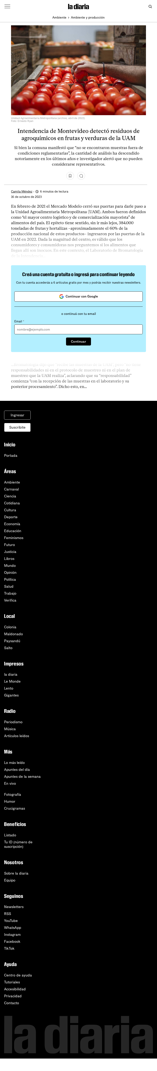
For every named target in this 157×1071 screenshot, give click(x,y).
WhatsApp (12, 927)
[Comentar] (81, 176)
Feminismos (13, 538)
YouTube (11, 920)
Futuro (9, 545)
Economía (12, 524)
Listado (10, 835)
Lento (8, 688)
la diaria (10, 674)
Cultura (10, 510)
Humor (9, 801)
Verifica (10, 600)
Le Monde (12, 681)
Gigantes (11, 695)
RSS (7, 914)
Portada (10, 455)
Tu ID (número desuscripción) (18, 844)
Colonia (10, 627)
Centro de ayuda (18, 975)
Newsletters (14, 907)
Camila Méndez (21, 191)
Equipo (9, 880)
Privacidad (13, 996)
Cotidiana (12, 503)
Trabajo (10, 593)
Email (19, 321)
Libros (9, 558)
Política (10, 579)
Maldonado (13, 634)
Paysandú (12, 641)
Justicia (10, 551)
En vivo (10, 783)
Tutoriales (12, 982)
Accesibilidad (15, 989)
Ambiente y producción (88, 17)
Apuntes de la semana (22, 776)
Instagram (12, 934)
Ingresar (17, 415)
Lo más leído (14, 762)
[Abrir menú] (7, 6)
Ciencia (10, 496)
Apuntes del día (17, 769)
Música (10, 729)
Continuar (78, 341)
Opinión (10, 572)
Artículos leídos (16, 736)
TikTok (9, 948)
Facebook (12, 941)
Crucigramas (14, 808)
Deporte (11, 517)
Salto (8, 648)
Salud (8, 586)
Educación (12, 531)
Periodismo (13, 722)
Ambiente (59, 17)
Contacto (11, 1003)
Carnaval (11, 489)
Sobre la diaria (16, 873)
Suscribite (17, 427)
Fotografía (12, 794)
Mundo (10, 565)
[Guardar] (70, 176)
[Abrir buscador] (150, 6)
